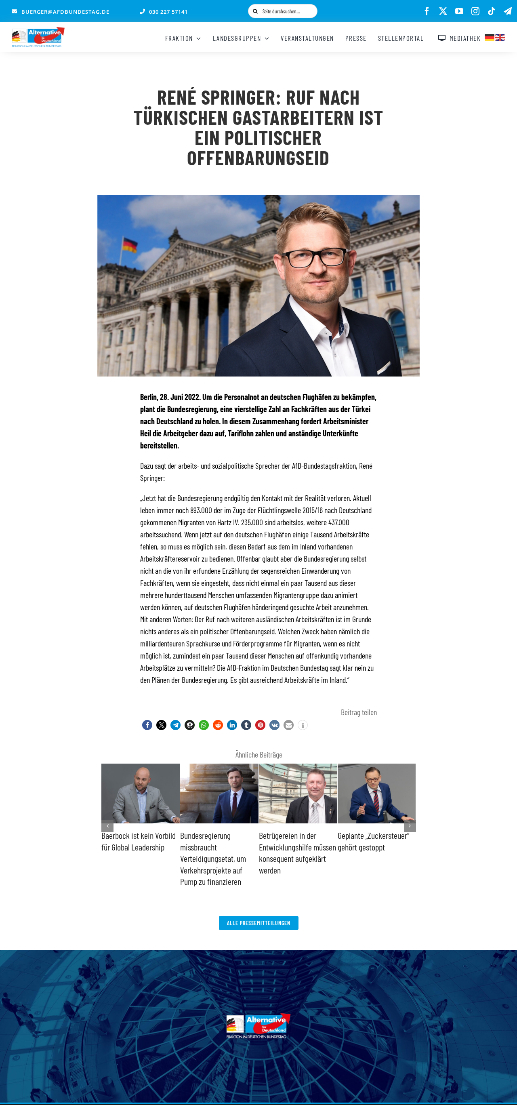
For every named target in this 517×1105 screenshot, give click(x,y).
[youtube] (459, 11)
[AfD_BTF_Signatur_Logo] (38, 31)
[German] (490, 36)
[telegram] (508, 11)
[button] (147, 725)
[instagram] (475, 11)
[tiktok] (492, 11)
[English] (500, 36)
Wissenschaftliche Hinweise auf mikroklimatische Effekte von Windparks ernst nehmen (218, 858)
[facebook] (427, 11)
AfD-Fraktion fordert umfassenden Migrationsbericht (131, 846)
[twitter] (443, 11)
